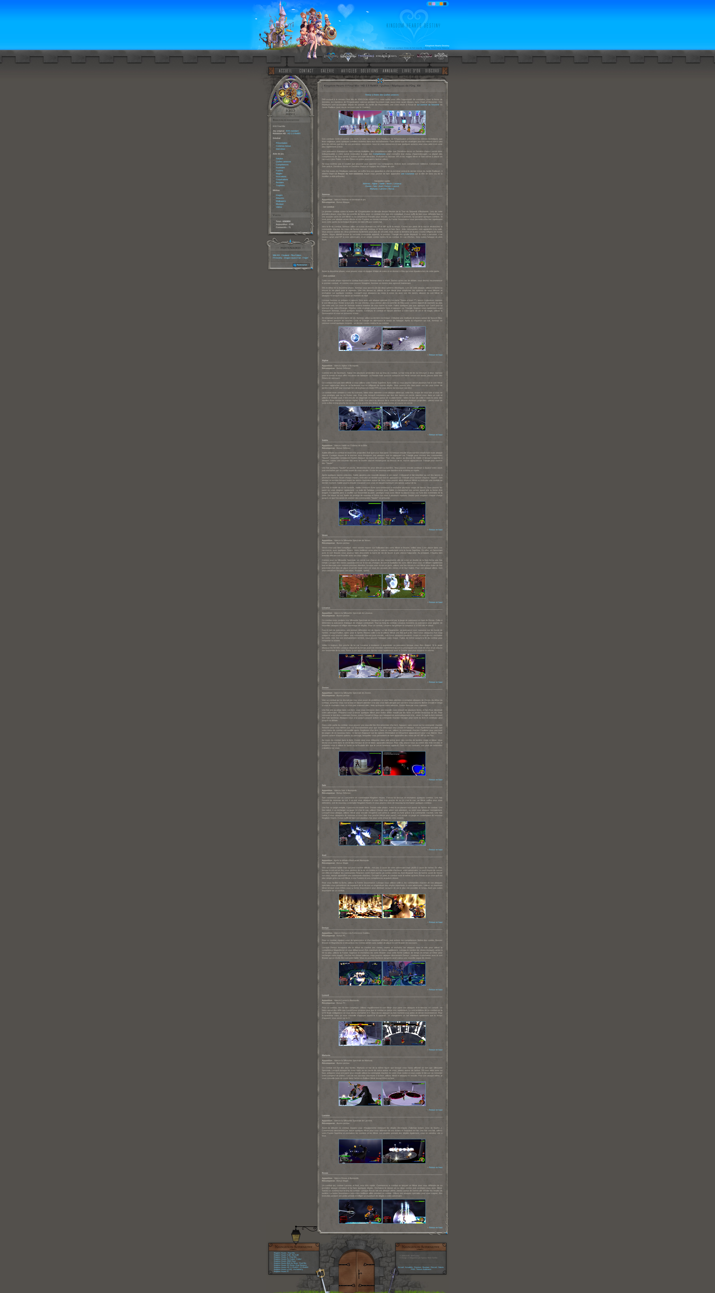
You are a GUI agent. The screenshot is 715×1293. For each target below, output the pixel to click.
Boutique (426, 1267)
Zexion (368, 186)
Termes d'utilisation (423, 1269)
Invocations (281, 176)
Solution (279, 158)
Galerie (441, 1267)
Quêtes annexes (283, 161)
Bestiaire (280, 182)
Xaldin (382, 183)
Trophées (280, 185)
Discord (434, 1267)
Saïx (375, 186)
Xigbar (375, 183)
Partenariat (302, 265)
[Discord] (432, 70)
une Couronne (407, 174)
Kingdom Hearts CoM (282, 1255)
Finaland (285, 255)
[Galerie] (327, 70)
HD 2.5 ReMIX (294, 133)
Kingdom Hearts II (281, 1257)
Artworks (280, 198)
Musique (280, 204)
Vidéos (279, 207)
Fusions (279, 170)
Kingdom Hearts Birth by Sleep (286, 1263)
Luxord (396, 186)
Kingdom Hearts (280, 1253)
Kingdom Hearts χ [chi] (283, 1269)
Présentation (281, 143)
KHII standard (292, 131)
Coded (298, 1259)
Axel (381, 186)
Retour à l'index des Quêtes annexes (382, 95)
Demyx (387, 186)
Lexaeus (397, 183)
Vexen (389, 183)
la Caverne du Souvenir (428, 104)
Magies (279, 173)
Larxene (383, 189)
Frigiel (305, 258)
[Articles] (349, 70)
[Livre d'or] (412, 70)
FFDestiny (277, 258)
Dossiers (417, 1267)
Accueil (401, 1267)
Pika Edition (296, 255)
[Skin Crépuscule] (441, 3)
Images (279, 195)
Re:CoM (295, 1255)
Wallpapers (281, 201)
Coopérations (282, 179)
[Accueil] (284, 70)
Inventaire (280, 167)
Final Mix (291, 1253)
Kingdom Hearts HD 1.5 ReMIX (286, 1267)
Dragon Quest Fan (292, 258)
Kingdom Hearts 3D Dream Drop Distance (290, 1265)
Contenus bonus (283, 146)
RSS (413, 1269)
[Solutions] (370, 70)
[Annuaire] (389, 70)
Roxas (391, 189)
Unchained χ (298, 1269)
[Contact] (307, 70)
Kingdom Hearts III (281, 1271)
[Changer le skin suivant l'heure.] (430, 3)
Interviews (280, 149)
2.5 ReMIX (304, 1267)
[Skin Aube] (433, 3)
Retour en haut (435, 355)
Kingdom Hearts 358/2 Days (285, 1261)
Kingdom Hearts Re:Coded (284, 1259)
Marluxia (374, 189)
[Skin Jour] (437, 3)
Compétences (282, 164)
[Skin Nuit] (445, 3)
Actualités (409, 1267)
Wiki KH (276, 255)
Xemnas (366, 183)
